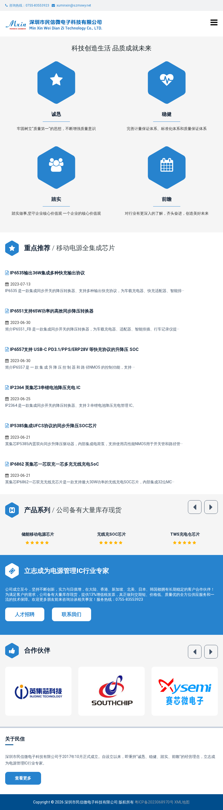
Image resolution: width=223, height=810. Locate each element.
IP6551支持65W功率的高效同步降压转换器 (52, 311)
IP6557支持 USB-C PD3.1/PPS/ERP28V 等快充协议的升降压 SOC (74, 349)
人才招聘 (25, 614)
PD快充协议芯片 (185, 534)
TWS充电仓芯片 (111, 534)
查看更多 (23, 778)
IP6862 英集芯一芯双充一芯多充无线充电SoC (54, 464)
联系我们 (71, 614)
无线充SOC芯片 (37, 534)
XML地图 (182, 802)
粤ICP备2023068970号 (154, 802)
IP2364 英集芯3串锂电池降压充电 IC (45, 387)
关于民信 (15, 739)
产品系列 (37, 510)
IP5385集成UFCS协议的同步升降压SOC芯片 (53, 425)
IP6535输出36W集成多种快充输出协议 (47, 272)
